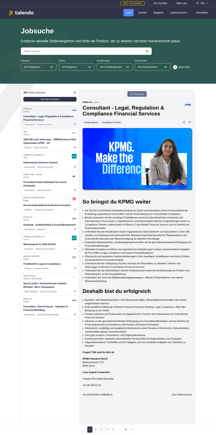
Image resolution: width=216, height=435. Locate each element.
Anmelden (202, 12)
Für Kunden (160, 3)
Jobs (128, 12)
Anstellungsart (103, 60)
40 (125, 429)
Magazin (159, 12)
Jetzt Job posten (132, 3)
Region (62, 60)
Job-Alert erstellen (49, 99)
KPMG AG (87, 102)
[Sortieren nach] (75, 92)
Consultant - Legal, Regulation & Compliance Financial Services (123, 111)
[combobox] (38, 67)
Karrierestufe (141, 60)
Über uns (181, 3)
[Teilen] (184, 122)
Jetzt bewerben (137, 94)
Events (142, 12)
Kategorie (25, 60)
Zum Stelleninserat (181, 394)
